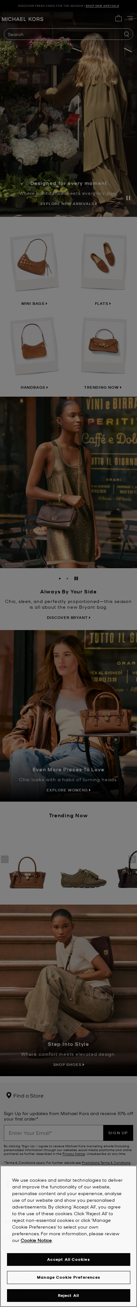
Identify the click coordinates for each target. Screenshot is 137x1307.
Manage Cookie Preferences (68, 1277)
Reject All (68, 1295)
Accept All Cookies (68, 1259)
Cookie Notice (36, 1240)
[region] (68, 1236)
